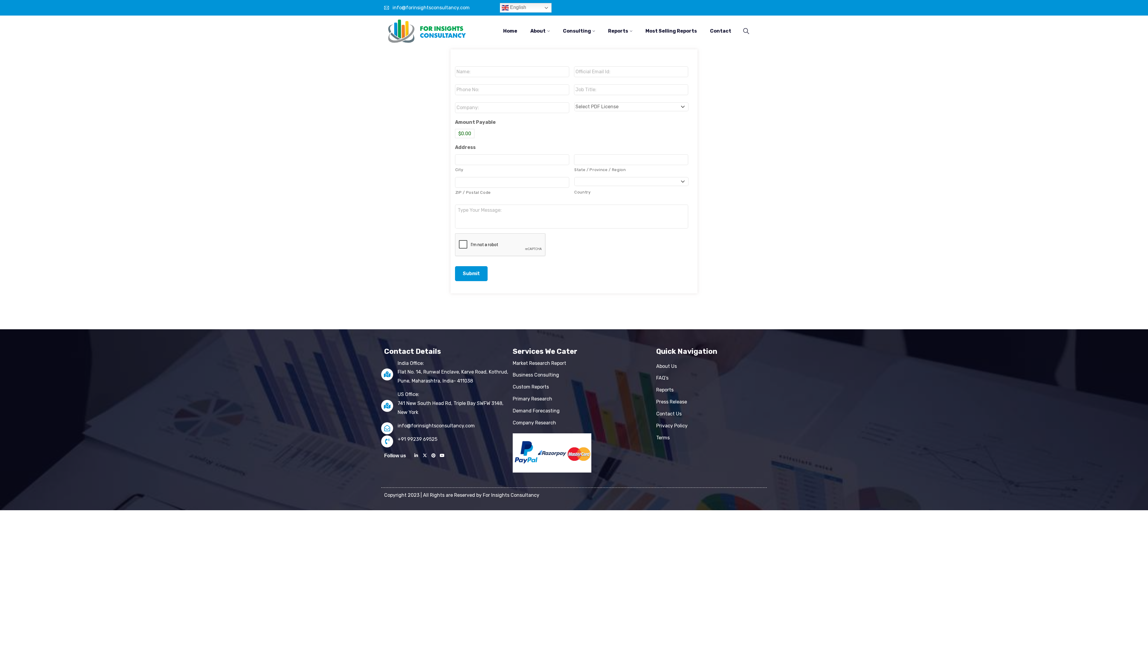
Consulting (577, 31)
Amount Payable (475, 122)
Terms (663, 438)
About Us (666, 366)
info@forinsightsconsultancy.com (431, 7)
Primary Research (532, 399)
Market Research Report (539, 363)
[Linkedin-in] (416, 455)
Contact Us (669, 414)
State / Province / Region (600, 169)
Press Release (671, 402)
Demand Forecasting (536, 411)
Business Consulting (536, 375)
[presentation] (500, 245)
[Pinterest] (433, 455)
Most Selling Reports (671, 31)
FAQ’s (662, 378)
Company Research (534, 423)
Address (465, 147)
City (459, 169)
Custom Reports (531, 387)
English (517, 7)
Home (510, 31)
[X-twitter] (425, 455)
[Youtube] (442, 455)
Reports (618, 31)
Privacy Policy (672, 426)
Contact (720, 31)
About (538, 31)
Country (582, 192)
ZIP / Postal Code (473, 192)
